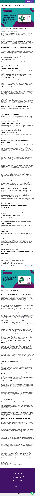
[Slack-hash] (19, 487)
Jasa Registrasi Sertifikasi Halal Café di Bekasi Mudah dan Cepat (16, 29)
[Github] (22, 487)
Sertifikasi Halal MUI (9, 31)
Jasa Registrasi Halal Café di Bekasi (10, 290)
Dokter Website (19, 494)
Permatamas (25, 317)
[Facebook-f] (13, 487)
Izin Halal (3, 31)
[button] (16, 1)
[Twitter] (16, 487)
